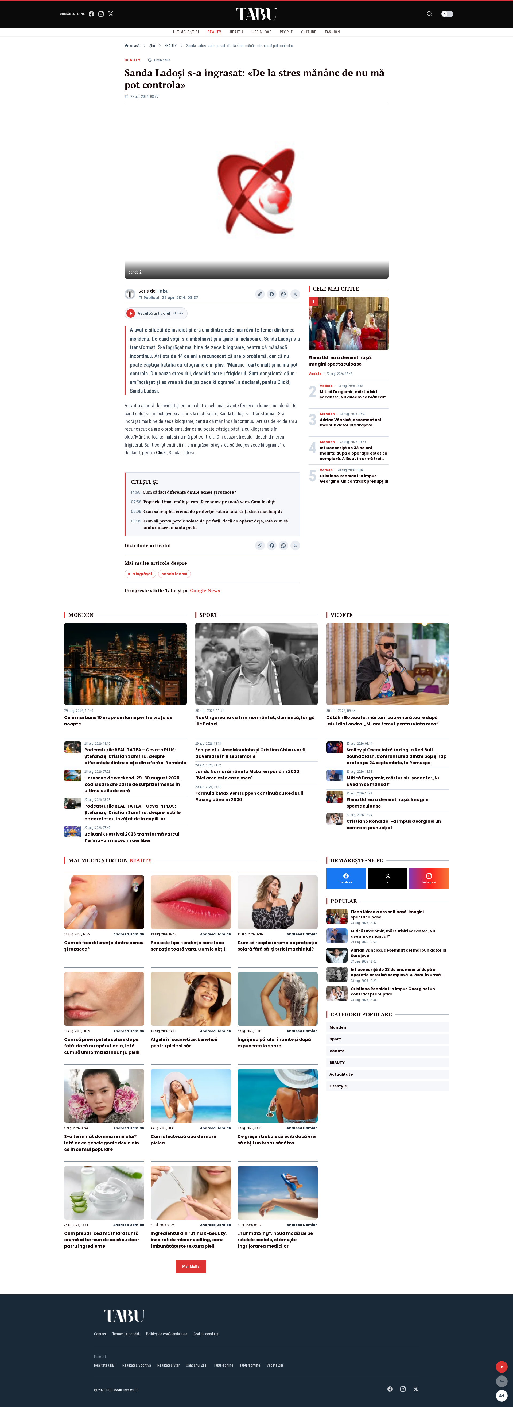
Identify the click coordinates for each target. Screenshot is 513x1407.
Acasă (135, 46)
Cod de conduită (206, 1334)
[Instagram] (101, 14)
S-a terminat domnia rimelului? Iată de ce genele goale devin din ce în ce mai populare (101, 1142)
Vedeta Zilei (276, 1365)
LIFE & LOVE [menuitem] (261, 32)
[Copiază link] (260, 294)
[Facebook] (91, 14)
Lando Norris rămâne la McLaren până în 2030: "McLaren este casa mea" (247, 774)
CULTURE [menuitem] (308, 32)
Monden (327, 414)
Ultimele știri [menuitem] (186, 32)
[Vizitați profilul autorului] (130, 294)
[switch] (447, 14)
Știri (152, 46)
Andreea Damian (128, 934)
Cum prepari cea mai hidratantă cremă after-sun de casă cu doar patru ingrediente (101, 1239)
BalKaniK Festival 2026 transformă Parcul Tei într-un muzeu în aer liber (131, 837)
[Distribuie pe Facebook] (272, 294)
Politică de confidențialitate (166, 1334)
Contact (100, 1334)
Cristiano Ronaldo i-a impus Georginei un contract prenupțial (354, 478)
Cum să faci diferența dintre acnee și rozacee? (189, 492)
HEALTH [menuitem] (236, 32)
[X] (110, 14)
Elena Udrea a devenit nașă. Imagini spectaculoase (340, 361)
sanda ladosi (174, 573)
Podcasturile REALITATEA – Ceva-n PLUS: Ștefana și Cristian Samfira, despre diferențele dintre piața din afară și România (135, 756)
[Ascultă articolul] (502, 1367)
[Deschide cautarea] (429, 14)
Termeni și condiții (126, 1334)
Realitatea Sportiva (136, 1365)
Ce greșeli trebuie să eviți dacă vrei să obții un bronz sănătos (277, 1139)
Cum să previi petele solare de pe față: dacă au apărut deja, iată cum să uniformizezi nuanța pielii (215, 524)
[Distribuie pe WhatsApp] (283, 294)
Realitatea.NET (105, 1365)
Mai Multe (191, 1266)
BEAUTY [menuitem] (214, 32)
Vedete (315, 374)
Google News (205, 590)
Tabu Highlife (223, 1365)
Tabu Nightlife (250, 1365)
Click (161, 452)
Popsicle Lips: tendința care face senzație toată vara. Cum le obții (209, 502)
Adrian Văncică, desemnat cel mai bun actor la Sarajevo (350, 422)
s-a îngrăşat (140, 573)
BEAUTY (171, 46)
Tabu (163, 291)
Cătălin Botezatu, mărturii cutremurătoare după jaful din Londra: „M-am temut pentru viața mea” (382, 720)
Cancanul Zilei (196, 1365)
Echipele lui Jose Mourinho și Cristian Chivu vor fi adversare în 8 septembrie (250, 753)
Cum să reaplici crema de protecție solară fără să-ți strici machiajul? (212, 511)
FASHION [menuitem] (332, 32)
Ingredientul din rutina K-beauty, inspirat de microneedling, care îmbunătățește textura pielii (189, 1239)
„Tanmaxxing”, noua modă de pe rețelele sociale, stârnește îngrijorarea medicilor (275, 1239)
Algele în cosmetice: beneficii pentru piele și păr (184, 1042)
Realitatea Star (168, 1365)
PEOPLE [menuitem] (286, 32)
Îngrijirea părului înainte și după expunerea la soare (274, 1042)
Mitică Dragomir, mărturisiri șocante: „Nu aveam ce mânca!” (353, 394)
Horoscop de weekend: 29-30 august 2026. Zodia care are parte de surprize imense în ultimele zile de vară (132, 784)
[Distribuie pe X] (295, 294)
